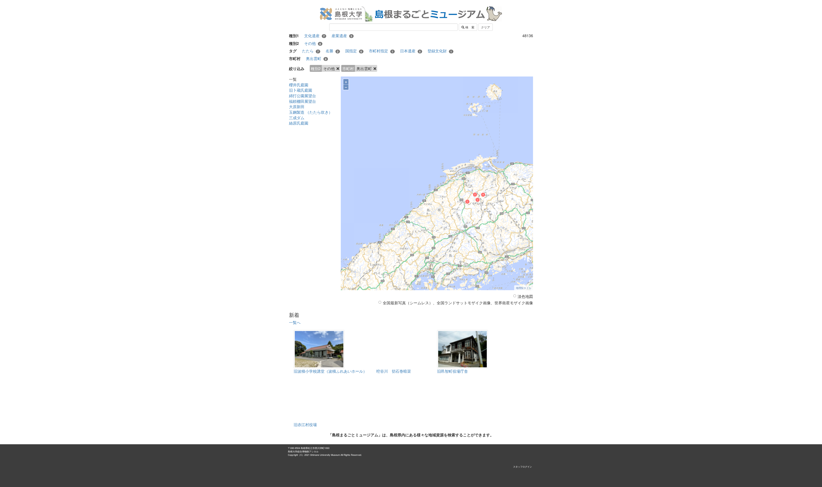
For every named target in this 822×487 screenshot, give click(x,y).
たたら (310, 50)
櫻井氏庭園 (298, 84)
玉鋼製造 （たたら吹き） (310, 112)
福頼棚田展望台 (302, 101)
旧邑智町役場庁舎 (452, 371)
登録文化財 (439, 50)
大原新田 (296, 106)
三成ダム (296, 117)
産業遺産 (342, 35)
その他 (312, 43)
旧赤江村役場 (305, 424)
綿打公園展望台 (302, 95)
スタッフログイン (522, 466)
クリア (485, 27)
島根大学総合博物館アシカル (303, 451)
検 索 (469, 27)
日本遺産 (410, 50)
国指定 (353, 50)
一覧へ (295, 322)
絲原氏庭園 (298, 123)
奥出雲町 (316, 58)
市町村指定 (381, 50)
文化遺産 (314, 35)
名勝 (332, 50)
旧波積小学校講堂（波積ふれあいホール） (330, 371)
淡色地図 (525, 296)
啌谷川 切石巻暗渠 (393, 371)
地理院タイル (523, 288)
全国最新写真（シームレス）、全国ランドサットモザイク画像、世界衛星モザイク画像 (458, 302)
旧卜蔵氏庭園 (300, 90)
